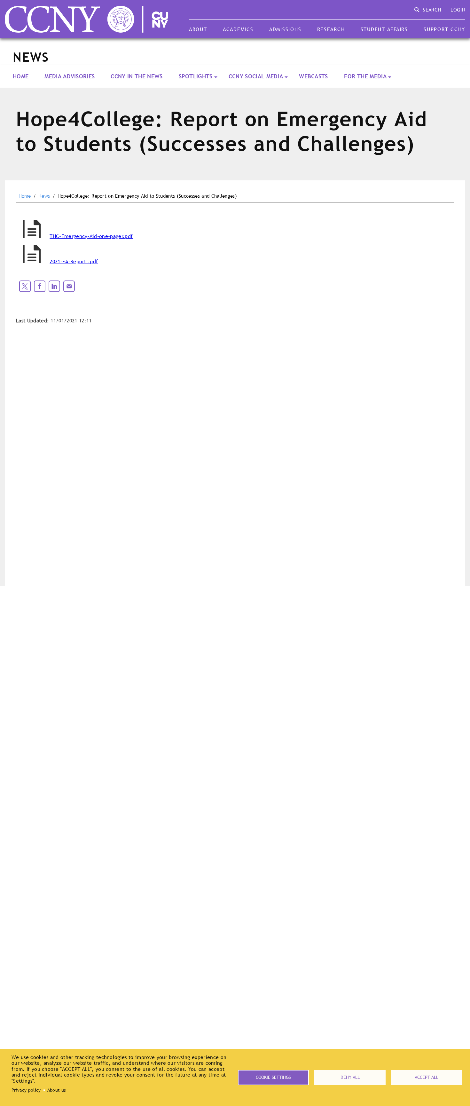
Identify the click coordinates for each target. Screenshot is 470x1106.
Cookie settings (273, 1077)
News (44, 196)
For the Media (365, 76)
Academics (238, 29)
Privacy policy (26, 1090)
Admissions (285, 29)
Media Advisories (69, 76)
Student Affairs (384, 29)
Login (457, 9)
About (198, 29)
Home (20, 76)
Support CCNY (444, 29)
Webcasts (313, 76)
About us (56, 1090)
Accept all (426, 1077)
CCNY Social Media (256, 76)
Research (331, 29)
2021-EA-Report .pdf (74, 261)
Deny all (350, 1077)
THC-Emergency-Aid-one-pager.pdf (91, 236)
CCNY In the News (136, 76)
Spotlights (196, 76)
